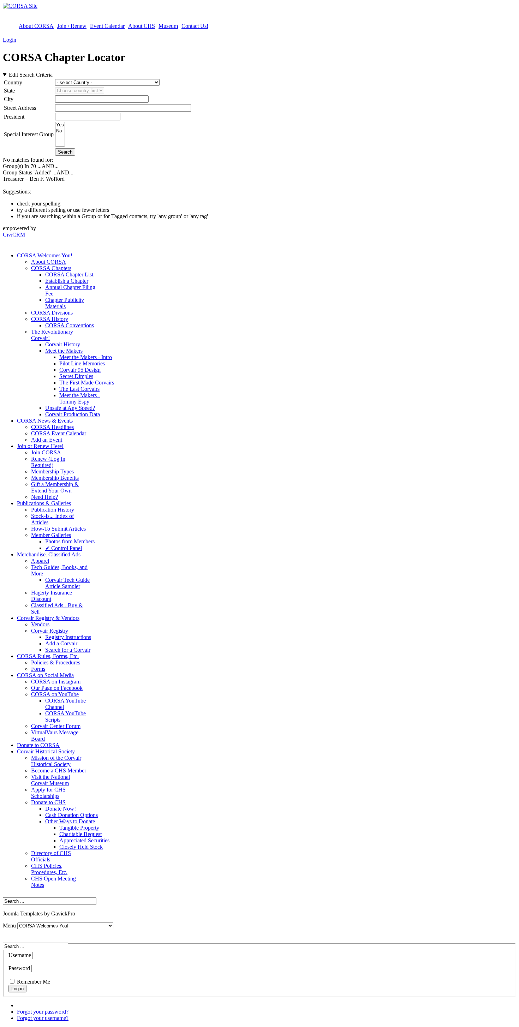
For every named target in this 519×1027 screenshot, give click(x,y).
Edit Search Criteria (31, 75)
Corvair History (62, 344)
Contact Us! (194, 26)
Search (65, 152)
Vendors (40, 624)
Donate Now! (60, 809)
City (8, 99)
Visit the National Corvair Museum (50, 780)
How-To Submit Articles (58, 529)
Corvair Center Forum (55, 726)
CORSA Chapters (51, 268)
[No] (60, 131)
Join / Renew (71, 26)
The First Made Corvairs (86, 383)
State (9, 91)
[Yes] (60, 125)
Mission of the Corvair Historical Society (56, 761)
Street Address (20, 108)
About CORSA (36, 26)
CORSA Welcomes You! (44, 255)
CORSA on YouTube (55, 694)
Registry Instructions (68, 637)
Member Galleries (51, 535)
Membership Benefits (55, 478)
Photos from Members (70, 541)
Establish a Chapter (66, 281)
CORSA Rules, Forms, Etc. (48, 656)
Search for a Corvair (67, 650)
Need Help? (44, 497)
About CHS (141, 26)
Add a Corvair (61, 643)
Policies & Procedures (55, 662)
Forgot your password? (42, 1012)
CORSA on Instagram (55, 682)
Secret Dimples (76, 376)
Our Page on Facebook (57, 688)
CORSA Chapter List (69, 274)
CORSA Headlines (52, 427)
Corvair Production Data (72, 414)
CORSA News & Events (45, 421)
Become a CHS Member (58, 771)
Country (13, 82)
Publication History (52, 510)
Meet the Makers (64, 351)
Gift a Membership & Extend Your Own (55, 487)
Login (9, 40)
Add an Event (46, 440)
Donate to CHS (48, 802)
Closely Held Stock (81, 847)
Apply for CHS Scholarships (48, 793)
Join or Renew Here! (40, 446)
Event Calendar (107, 26)
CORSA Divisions (52, 313)
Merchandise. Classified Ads (48, 554)
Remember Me (33, 982)
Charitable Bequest (80, 834)
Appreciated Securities (84, 840)
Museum (168, 26)
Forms (38, 669)
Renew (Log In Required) (48, 462)
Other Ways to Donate (70, 821)
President (14, 117)
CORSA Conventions (69, 325)
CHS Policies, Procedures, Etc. (49, 869)
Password (19, 968)
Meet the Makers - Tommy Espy (79, 398)
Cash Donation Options (71, 815)
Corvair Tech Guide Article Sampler (67, 583)
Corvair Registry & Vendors (48, 618)
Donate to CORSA (38, 745)
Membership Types (52, 471)
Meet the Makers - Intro (85, 357)
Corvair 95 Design (80, 370)
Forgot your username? (42, 1018)
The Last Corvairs (79, 389)
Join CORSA (46, 452)
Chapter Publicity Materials (64, 303)
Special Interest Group (29, 134)
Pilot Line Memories (82, 363)
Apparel (40, 561)
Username (19, 955)
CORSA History (49, 319)
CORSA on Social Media (45, 675)
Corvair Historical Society (46, 751)
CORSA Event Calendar (58, 433)
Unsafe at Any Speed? (70, 408)
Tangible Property (79, 828)
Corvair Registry (49, 631)
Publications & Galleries (44, 503)
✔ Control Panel (63, 548)
